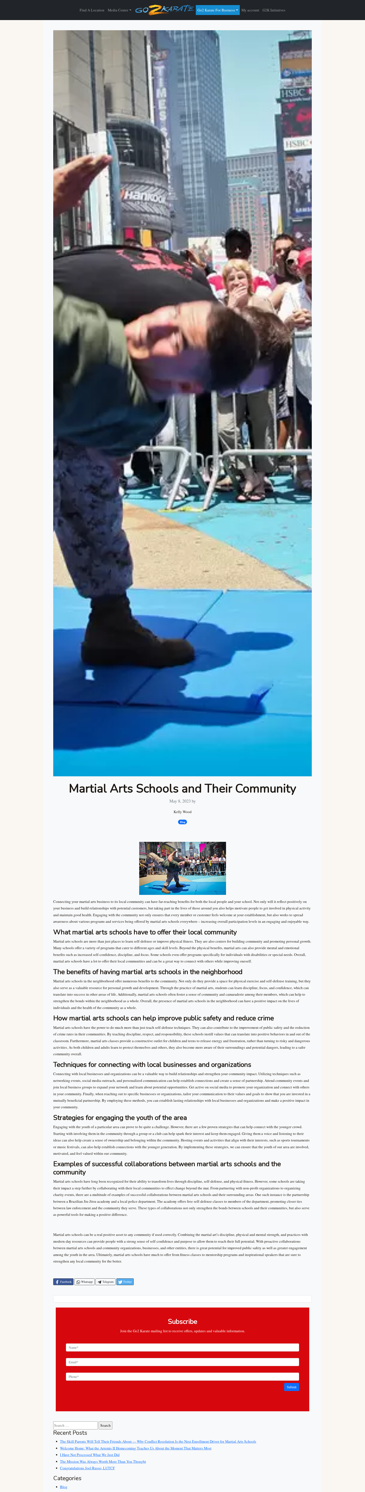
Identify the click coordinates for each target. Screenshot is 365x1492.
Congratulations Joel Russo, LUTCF (87, 1468)
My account (250, 10)
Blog (63, 1486)
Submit (291, 1387)
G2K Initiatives (274, 10)
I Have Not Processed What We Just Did (90, 1454)
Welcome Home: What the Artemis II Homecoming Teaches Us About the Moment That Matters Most (135, 1448)
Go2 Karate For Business (216, 10)
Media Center (118, 10)
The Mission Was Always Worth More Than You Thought (103, 1461)
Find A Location (92, 10)
